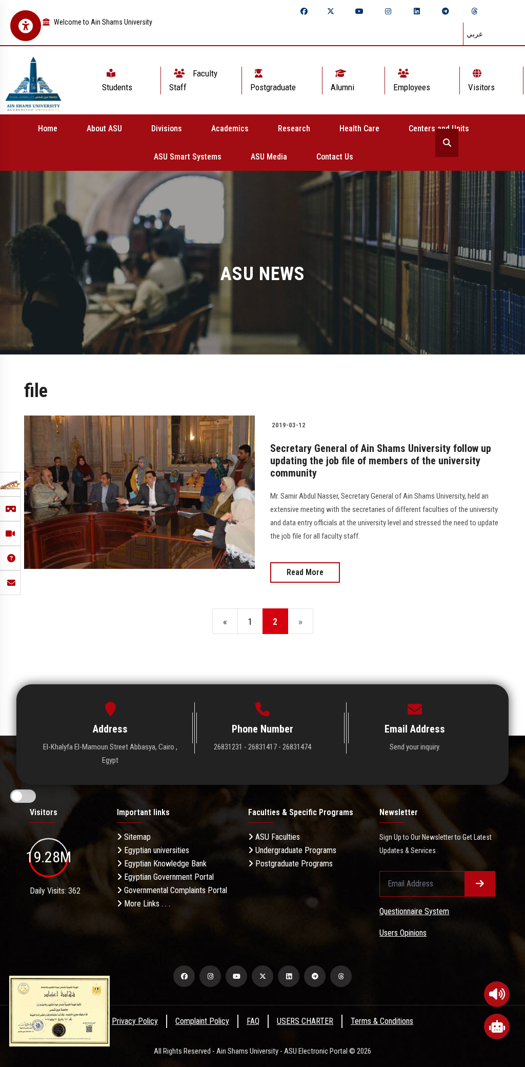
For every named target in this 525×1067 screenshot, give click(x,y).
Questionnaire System (414, 911)
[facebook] (304, 11)
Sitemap (136, 837)
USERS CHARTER (305, 1021)
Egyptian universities (155, 850)
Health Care (359, 128)
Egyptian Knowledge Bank (164, 863)
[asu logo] (33, 80)
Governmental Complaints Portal (174, 890)
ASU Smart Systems (187, 157)
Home (47, 128)
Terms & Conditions (382, 1021)
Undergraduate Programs (294, 850)
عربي (475, 34)
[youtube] (359, 11)
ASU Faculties (276, 837)
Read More (305, 572)
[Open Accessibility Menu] (25, 25)
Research (294, 128)
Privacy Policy (135, 1021)
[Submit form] (480, 884)
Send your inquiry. (415, 747)
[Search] (446, 143)
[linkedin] (417, 11)
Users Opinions (403, 933)
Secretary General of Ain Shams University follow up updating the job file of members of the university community (380, 460)
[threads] (474, 11)
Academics (230, 128)
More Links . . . (146, 903)
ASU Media (269, 157)
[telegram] (445, 11)
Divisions (166, 128)
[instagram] (388, 11)
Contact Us (334, 157)
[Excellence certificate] (59, 1010)
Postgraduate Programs (293, 863)
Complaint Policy (202, 1021)
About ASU (104, 128)
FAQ (253, 1021)
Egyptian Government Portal (168, 877)
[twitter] (330, 11)
